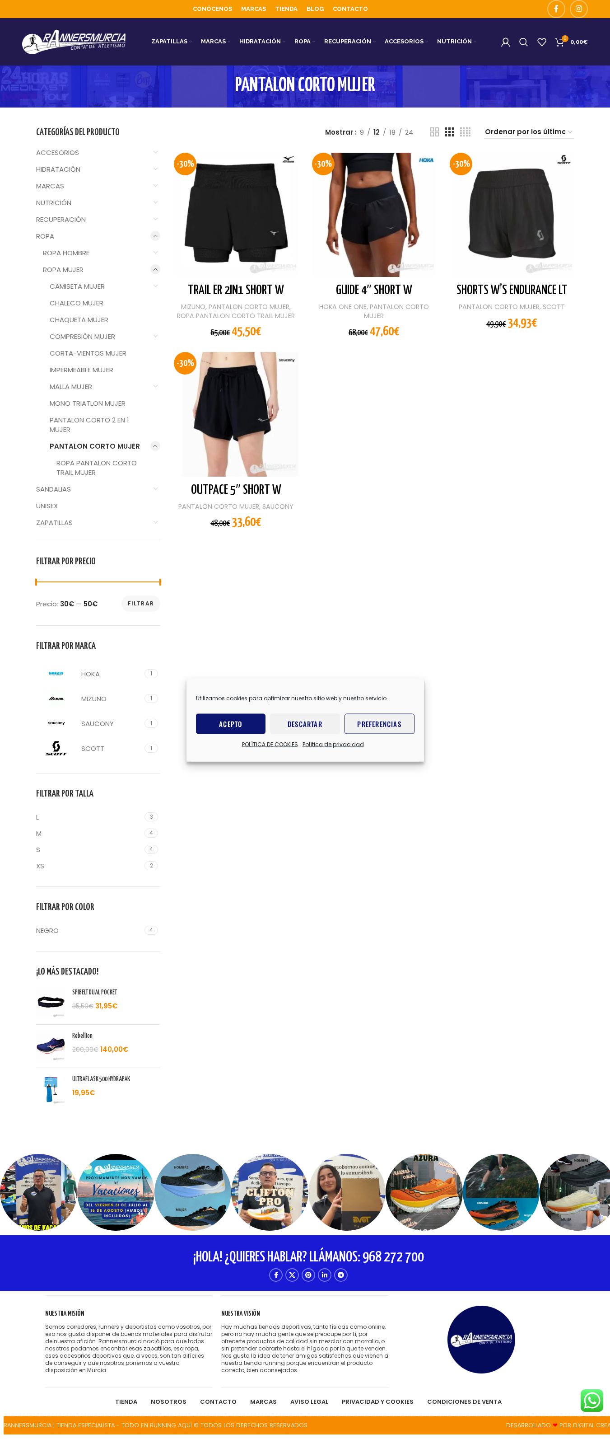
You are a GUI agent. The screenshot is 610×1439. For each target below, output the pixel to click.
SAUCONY (277, 506)
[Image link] (481, 1339)
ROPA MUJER (63, 269)
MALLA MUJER (71, 386)
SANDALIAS (53, 489)
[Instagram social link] (579, 9)
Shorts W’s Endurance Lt (512, 290)
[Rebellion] (50, 1046)
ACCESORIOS (57, 152)
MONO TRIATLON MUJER (88, 403)
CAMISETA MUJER (77, 286)
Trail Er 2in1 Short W (236, 290)
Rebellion (82, 1036)
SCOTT (554, 306)
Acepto (230, 724)
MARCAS (50, 186)
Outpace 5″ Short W (236, 490)
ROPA (45, 236)
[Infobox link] (128, 1341)
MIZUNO (193, 306)
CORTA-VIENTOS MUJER (88, 353)
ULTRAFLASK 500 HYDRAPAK (101, 1079)
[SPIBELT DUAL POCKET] (50, 1002)
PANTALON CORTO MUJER (95, 446)
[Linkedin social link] (324, 1275)
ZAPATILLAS (54, 522)
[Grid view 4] (465, 132)
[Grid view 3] (449, 132)
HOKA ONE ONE (343, 306)
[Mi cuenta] (506, 42)
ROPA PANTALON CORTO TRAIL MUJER (96, 467)
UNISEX (47, 506)
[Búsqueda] (524, 42)
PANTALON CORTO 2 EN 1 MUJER (89, 424)
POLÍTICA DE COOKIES (270, 744)
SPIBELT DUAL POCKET (94, 992)
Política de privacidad (333, 744)
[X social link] (292, 1275)
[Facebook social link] (556, 9)
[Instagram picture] (38, 1192)
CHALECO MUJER (76, 303)
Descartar (305, 724)
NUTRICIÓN (53, 202)
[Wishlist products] (542, 42)
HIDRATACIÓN (58, 169)
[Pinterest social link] (308, 1275)
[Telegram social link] (341, 1275)
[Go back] (224, 86)
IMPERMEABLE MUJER (81, 370)
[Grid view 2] (434, 132)
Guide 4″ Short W (374, 290)
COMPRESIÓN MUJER (82, 336)
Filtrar (141, 603)
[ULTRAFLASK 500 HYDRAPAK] (50, 1089)
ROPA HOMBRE (66, 253)
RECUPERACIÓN (61, 219)
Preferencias (379, 724)
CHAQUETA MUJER (79, 319)
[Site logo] (74, 41)
